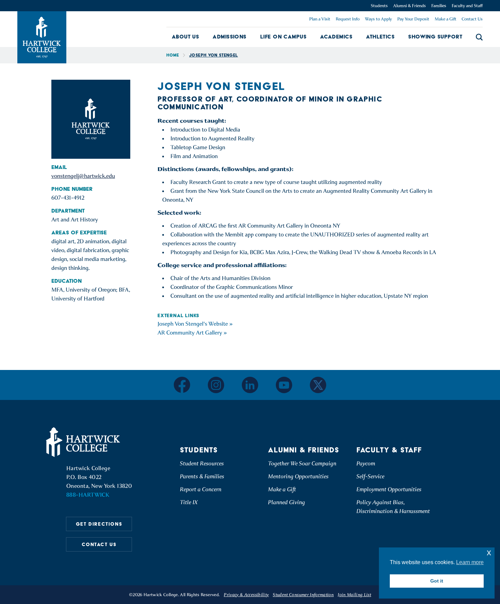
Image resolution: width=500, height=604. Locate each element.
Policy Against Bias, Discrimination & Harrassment (393, 507)
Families (438, 6)
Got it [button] (436, 581)
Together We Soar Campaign (302, 463)
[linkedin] (250, 385)
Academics (336, 36)
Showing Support (435, 36)
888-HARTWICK (87, 494)
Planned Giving (286, 502)
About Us (185, 36)
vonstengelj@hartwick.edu (83, 176)
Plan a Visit (319, 19)
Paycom (365, 463)
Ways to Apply (378, 19)
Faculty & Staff (389, 450)
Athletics (380, 36)
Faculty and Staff (467, 6)
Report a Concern (200, 489)
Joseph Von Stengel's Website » (195, 323)
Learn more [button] (470, 562)
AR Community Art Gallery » (192, 332)
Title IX (189, 502)
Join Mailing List (354, 595)
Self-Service (370, 476)
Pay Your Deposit (413, 19)
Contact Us (472, 19)
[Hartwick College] (41, 37)
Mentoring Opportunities (298, 476)
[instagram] (216, 385)
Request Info (348, 19)
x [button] (489, 552)
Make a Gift (445, 19)
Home (172, 55)
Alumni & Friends (409, 6)
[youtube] (284, 385)
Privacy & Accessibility (246, 595)
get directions (99, 524)
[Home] (84, 442)
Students (379, 6)
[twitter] (318, 385)
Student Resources (202, 463)
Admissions (230, 36)
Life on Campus (283, 36)
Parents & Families (202, 476)
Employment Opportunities (388, 489)
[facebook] (182, 385)
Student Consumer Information (303, 595)
